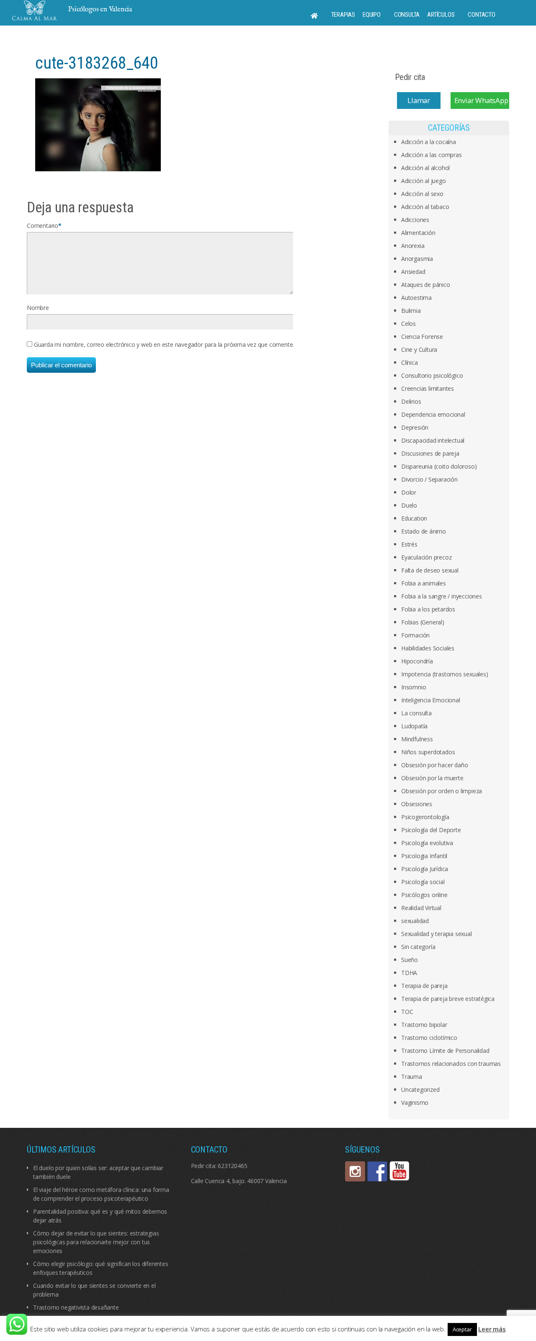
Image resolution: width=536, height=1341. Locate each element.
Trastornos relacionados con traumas (451, 1064)
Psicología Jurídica (424, 869)
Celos (408, 324)
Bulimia (411, 311)
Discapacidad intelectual (432, 440)
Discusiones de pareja (430, 453)
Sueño (409, 960)
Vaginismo (414, 1102)
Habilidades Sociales (427, 648)
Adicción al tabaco (425, 207)
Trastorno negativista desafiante (76, 1307)
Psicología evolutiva (427, 843)
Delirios (411, 401)
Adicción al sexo (422, 194)
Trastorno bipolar (424, 1025)
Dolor (408, 492)
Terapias (343, 14)
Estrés (409, 544)
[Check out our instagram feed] (355, 1171)
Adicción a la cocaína (428, 142)
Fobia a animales (423, 583)
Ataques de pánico (425, 285)
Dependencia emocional (433, 414)
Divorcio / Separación (429, 479)
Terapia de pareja (424, 986)
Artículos (440, 14)
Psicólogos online (424, 895)
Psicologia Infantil (424, 856)
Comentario (42, 226)
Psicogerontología (425, 817)
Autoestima (416, 298)
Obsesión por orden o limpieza (441, 791)
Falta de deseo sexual (430, 570)
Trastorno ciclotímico (429, 1038)
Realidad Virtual (421, 908)
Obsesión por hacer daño (434, 765)
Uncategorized (420, 1089)
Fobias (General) (422, 622)
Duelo (409, 505)
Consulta (407, 14)
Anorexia (412, 246)
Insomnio (413, 687)
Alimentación (418, 233)
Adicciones (415, 220)
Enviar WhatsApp (481, 100)
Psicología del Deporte (431, 830)
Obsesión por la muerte (432, 778)
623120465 (232, 1166)
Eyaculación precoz (426, 557)
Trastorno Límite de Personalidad (445, 1051)
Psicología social (423, 882)
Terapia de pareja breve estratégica (448, 999)
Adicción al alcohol (425, 168)
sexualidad (415, 921)
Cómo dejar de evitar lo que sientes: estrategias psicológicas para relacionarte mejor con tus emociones (96, 1242)
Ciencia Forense (422, 336)
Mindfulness (417, 739)
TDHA (409, 973)
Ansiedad (413, 272)
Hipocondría (417, 661)
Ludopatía (414, 726)
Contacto (481, 14)
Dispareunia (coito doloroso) (439, 466)
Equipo (372, 14)
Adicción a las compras (431, 155)
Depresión (414, 427)
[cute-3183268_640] (98, 124)
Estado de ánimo (423, 531)
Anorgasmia (417, 259)
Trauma (411, 1077)
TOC (407, 1012)
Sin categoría (418, 947)
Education (414, 518)
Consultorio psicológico (432, 375)
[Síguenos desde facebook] (377, 1171)
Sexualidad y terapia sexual (436, 934)
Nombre (38, 308)
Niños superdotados (428, 752)
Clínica (409, 362)
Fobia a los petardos (428, 609)
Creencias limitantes (427, 388)
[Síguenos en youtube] (399, 1171)
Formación (415, 635)
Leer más (491, 1329)
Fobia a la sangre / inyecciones (441, 596)
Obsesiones (416, 804)
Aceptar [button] (462, 1329)
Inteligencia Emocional (430, 700)
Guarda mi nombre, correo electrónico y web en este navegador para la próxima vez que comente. (164, 344)
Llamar (418, 100)
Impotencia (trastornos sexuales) (444, 674)
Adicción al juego (423, 181)
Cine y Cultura (419, 349)
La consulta (416, 713)
